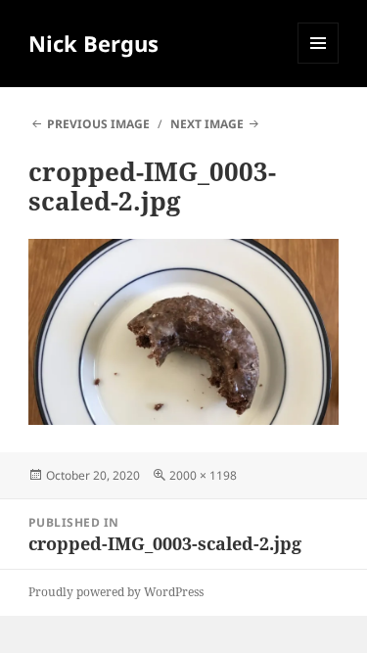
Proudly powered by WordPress (116, 591)
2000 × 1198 (203, 475)
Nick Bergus (93, 43)
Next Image (207, 124)
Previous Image (98, 124)
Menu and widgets (318, 63)
